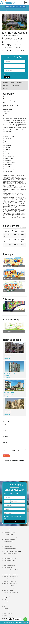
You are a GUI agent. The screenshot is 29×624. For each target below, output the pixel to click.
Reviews (5, 88)
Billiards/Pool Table (9, 156)
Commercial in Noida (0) (9, 556)
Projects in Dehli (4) (8, 546)
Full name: (6, 424)
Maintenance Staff (9, 162)
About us (6, 599)
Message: (6, 442)
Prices (12, 82)
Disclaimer (6, 608)
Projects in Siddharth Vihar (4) (10, 548)
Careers (5, 604)
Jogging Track (8, 160)
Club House (7, 138)
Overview (5, 82)
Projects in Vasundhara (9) (9, 539)
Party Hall (7, 167)
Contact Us (6, 615)
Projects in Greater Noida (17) (10, 537)
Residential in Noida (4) (9, 579)
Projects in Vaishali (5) (8, 541)
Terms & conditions (8, 613)
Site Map (5, 85)
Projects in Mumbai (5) (8, 544)
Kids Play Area (8, 171)
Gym (5, 141)
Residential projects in (15, 6)
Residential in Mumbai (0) (9, 588)
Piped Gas (7, 143)
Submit (7, 77)
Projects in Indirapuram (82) (10, 532)
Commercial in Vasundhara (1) (10, 560)
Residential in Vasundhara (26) (10, 583)
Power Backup (8, 164)
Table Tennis (8, 149)
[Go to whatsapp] (25, 619)
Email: (5, 430)
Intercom (7, 147)
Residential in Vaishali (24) (9, 585)
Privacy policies (7, 611)
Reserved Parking (9, 169)
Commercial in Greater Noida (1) (11, 558)
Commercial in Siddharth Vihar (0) (11, 569)
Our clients (6, 601)
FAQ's (5, 606)
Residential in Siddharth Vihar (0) (11, 592)
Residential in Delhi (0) (8, 590)
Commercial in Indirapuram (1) (10, 553)
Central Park (7, 154)
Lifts (5, 151)
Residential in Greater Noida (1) (10, 581)
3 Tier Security (8, 145)
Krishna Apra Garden (7, 10)
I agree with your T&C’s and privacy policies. (15, 74)
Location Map (15, 85)
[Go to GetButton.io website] (25, 622)
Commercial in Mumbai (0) (9, 565)
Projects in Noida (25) (8, 534)
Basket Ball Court (9, 136)
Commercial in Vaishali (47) (9, 563)
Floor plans (20, 82)
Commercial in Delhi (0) (9, 567)
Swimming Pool (8, 158)
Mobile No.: (6, 436)
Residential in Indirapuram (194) (10, 576)
